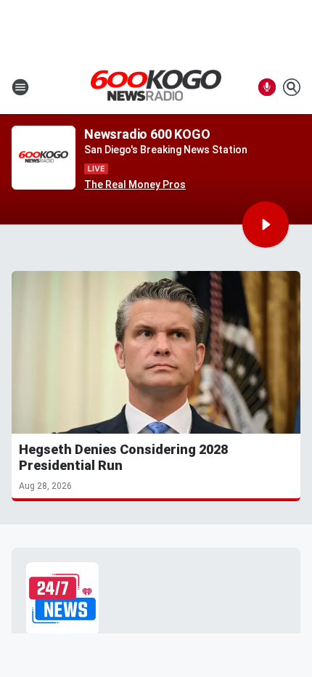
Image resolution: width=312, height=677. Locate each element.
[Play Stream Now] (265, 224)
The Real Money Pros (135, 184)
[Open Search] (291, 87)
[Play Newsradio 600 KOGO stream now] (43, 158)
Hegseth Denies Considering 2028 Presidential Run (123, 457)
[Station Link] (156, 86)
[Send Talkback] (267, 87)
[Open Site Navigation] (20, 87)
